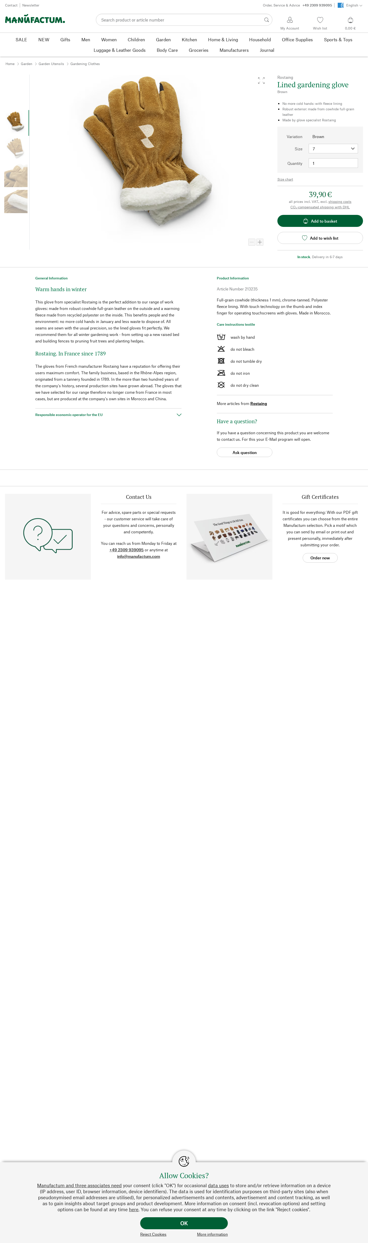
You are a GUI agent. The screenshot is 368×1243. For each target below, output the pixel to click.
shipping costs (339, 201)
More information (212, 1234)
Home (10, 64)
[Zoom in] (259, 242)
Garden (26, 64)
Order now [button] (320, 557)
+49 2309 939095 (126, 549)
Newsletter (30, 5)
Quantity (294, 163)
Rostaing (258, 403)
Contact (11, 5)
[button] (261, 81)
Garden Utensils (51, 64)
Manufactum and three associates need (79, 1185)
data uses (218, 1185)
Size (298, 148)
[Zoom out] (251, 242)
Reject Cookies (153, 1234)
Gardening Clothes (85, 64)
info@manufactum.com (138, 556)
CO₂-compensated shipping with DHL (320, 207)
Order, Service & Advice (297, 5)
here (133, 1209)
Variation (294, 136)
